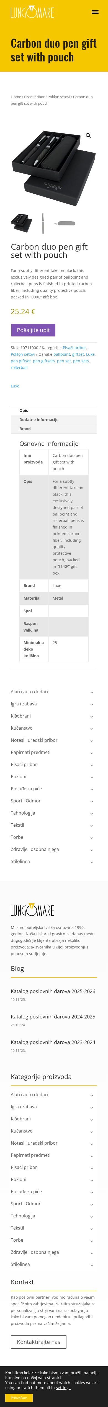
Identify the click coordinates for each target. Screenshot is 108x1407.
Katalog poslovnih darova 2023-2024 (53, 1042)
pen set (64, 360)
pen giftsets (44, 360)
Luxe (90, 354)
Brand (25, 428)
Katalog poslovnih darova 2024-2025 (53, 1016)
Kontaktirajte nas (38, 1342)
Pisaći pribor (34, 96)
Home (16, 96)
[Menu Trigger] (95, 11)
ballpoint (61, 354)
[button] (88, 136)
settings (63, 1387)
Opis (23, 410)
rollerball (19, 367)
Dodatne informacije (38, 419)
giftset (78, 354)
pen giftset (21, 360)
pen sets (81, 360)
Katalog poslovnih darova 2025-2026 (53, 991)
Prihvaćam (19, 1397)
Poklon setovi (59, 96)
